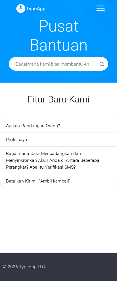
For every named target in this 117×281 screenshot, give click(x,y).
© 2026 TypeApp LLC (24, 266)
